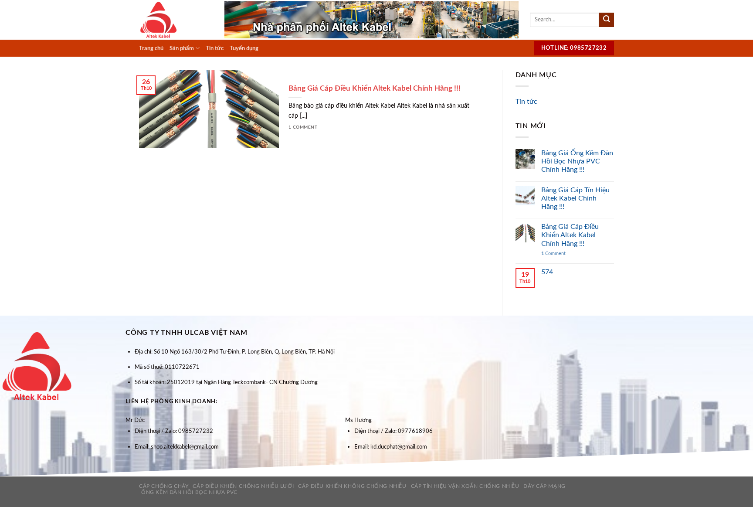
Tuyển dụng (244, 48)
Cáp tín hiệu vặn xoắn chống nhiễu (465, 486)
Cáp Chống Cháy (164, 486)
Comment (553, 253)
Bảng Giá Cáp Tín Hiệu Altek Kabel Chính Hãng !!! (575, 198)
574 (547, 272)
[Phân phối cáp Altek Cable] (175, 20)
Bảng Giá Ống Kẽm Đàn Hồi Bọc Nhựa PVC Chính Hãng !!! (577, 161)
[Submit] (606, 20)
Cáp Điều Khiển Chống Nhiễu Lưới (243, 486)
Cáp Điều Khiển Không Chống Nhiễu (352, 486)
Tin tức (215, 48)
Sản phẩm (182, 48)
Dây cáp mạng (544, 486)
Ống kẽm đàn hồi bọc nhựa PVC (189, 492)
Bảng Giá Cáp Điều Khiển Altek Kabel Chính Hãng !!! (570, 235)
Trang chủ (151, 48)
